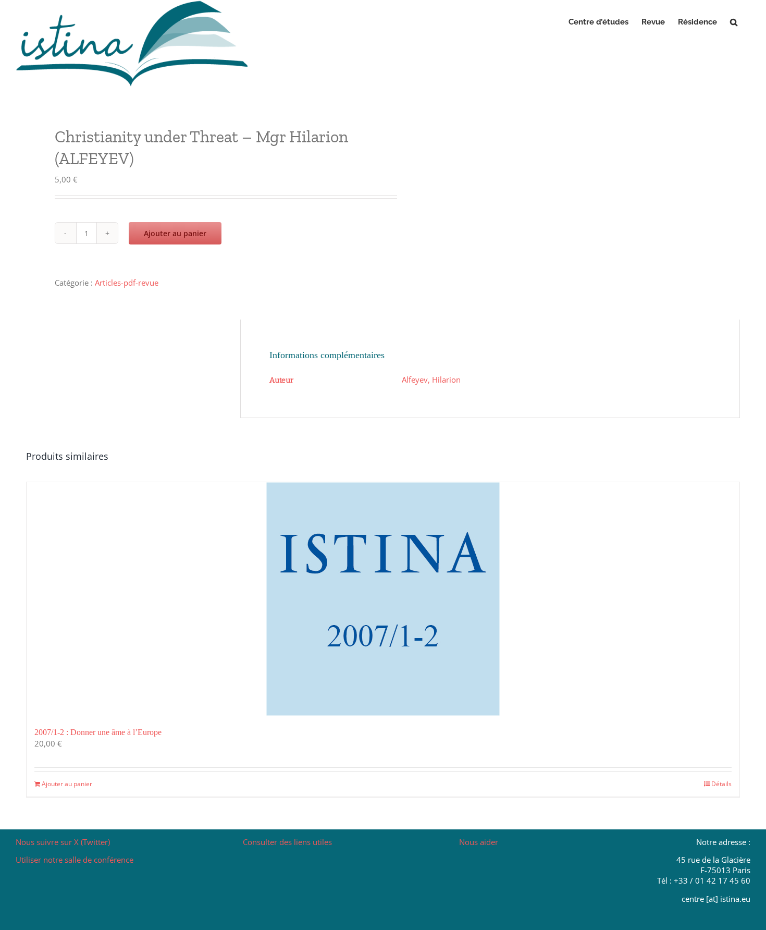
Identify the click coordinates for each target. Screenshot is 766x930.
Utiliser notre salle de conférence (74, 859)
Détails (721, 783)
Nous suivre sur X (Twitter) (63, 842)
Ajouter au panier (175, 233)
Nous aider (478, 842)
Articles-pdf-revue (126, 282)
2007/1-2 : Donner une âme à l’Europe (98, 732)
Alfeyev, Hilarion (431, 379)
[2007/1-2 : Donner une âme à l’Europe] (383, 599)
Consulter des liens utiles (287, 842)
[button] (733, 22)
